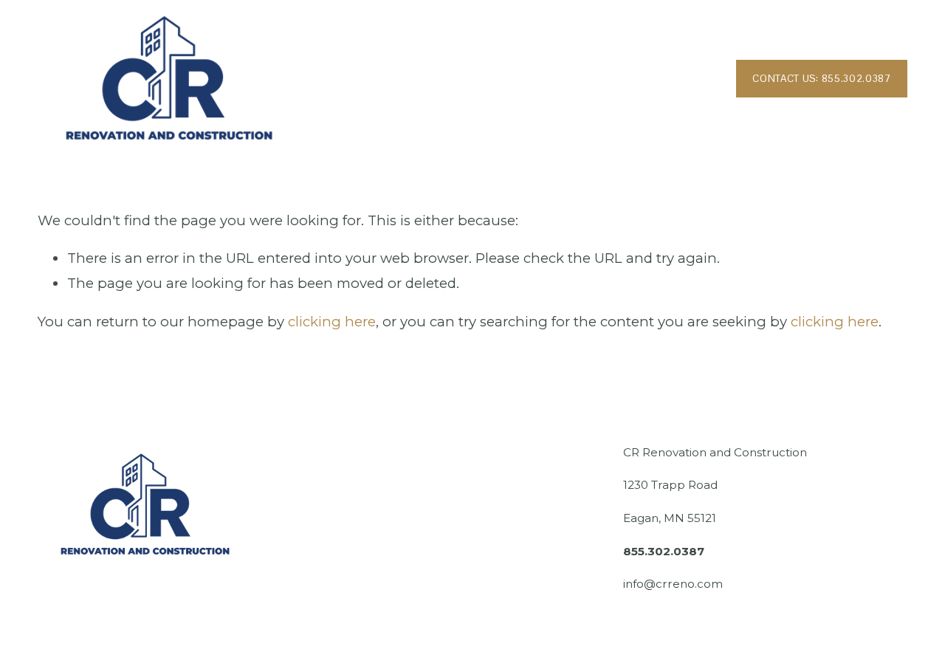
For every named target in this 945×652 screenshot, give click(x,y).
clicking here (332, 321)
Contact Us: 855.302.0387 (821, 78)
